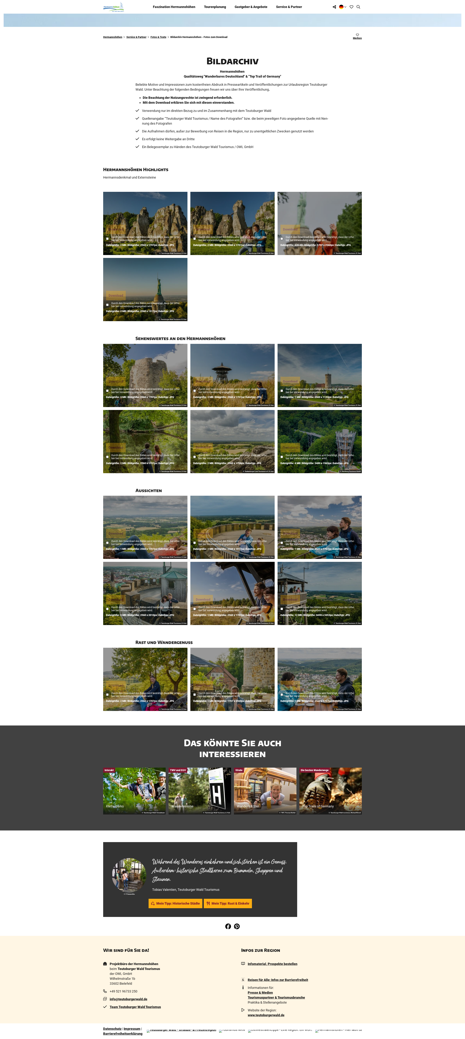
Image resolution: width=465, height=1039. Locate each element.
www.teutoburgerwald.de (266, 1015)
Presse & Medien (260, 992)
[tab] (200, 851)
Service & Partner (289, 7)
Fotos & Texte (158, 37)
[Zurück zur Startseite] (113, 7)
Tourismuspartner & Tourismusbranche (276, 997)
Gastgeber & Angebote (251, 7)
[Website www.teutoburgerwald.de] (181, 1031)
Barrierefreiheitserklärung (122, 1034)
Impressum (132, 1029)
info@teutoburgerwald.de (128, 999)
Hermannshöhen (112, 37)
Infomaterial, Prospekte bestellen (272, 964)
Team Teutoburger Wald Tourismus (135, 1007)
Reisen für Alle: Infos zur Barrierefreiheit (278, 980)
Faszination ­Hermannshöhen (174, 7)
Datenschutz (112, 1029)
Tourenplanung (215, 7)
